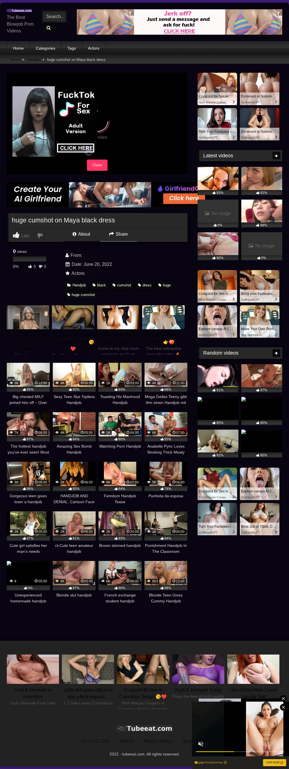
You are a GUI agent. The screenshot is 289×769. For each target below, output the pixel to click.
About (83, 234)
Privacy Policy (158, 741)
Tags (71, 48)
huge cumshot (83, 295)
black (101, 285)
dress (147, 285)
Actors (93, 48)
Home (18, 48)
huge (167, 285)
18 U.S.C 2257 (95, 741)
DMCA (127, 741)
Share (121, 234)
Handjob (33, 60)
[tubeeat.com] (21, 10)
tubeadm (92, 255)
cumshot (124, 285)
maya (91, 273)
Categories (45, 48)
